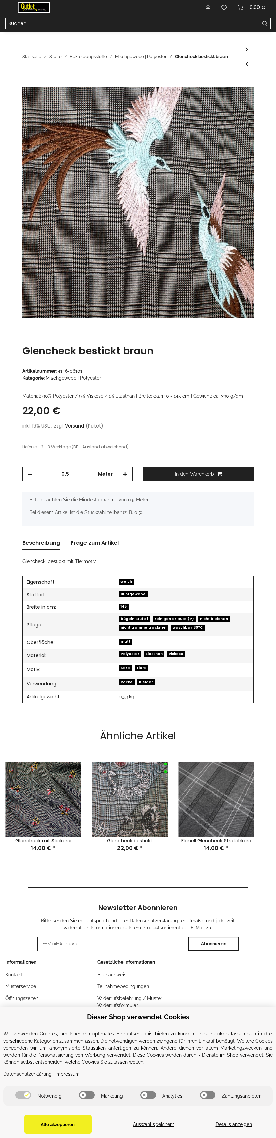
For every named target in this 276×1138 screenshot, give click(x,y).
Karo (125, 667)
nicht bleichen (214, 618)
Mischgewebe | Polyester (73, 378)
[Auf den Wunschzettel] (239, 99)
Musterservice (20, 986)
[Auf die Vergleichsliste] (222, 99)
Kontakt (13, 974)
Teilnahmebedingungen (123, 986)
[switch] (23, 1095)
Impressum (67, 1074)
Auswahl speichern (153, 1124)
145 (123, 606)
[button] (208, 7)
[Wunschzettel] (224, 7)
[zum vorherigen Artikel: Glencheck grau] (247, 64)
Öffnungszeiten (21, 998)
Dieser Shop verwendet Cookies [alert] (138, 1017)
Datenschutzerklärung (154, 920)
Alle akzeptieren (58, 1124)
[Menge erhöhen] (124, 474)
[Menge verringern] (30, 474)
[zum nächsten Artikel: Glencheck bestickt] (247, 49)
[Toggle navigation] (8, 4)
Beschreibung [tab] (41, 543)
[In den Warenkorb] (27, 83)
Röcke (126, 682)
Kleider (146, 682)
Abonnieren (213, 943)
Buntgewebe (133, 594)
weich (126, 581)
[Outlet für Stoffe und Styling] (34, 7)
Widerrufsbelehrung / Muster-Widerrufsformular (130, 1001)
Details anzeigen (234, 1124)
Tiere (141, 667)
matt (125, 641)
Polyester (129, 653)
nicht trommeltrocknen (143, 627)
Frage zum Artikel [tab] (95, 543)
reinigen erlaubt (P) (174, 618)
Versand (75, 425)
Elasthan (154, 653)
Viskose (176, 653)
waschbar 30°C (188, 627)
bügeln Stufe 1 (134, 618)
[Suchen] (265, 23)
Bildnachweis (111, 974)
